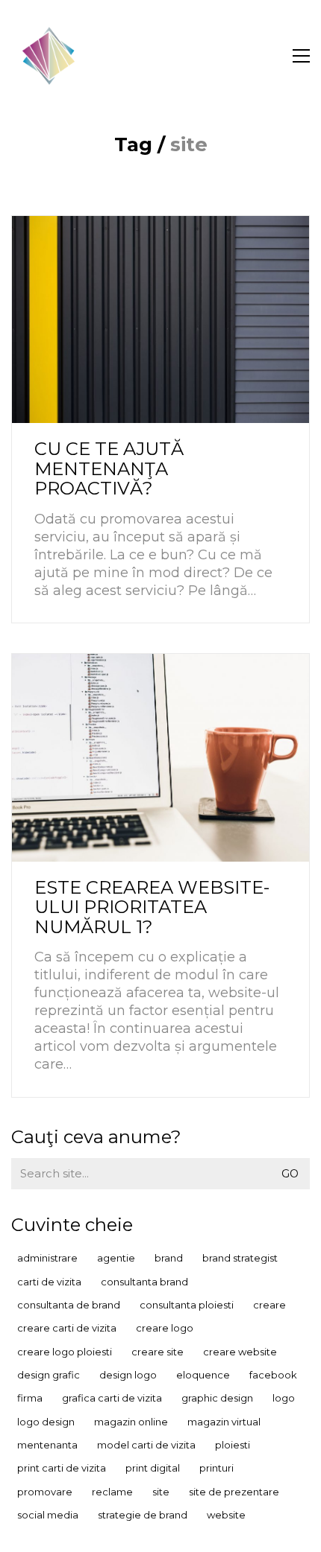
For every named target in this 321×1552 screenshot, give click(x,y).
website (226, 1515)
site (160, 1492)
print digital (152, 1468)
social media (47, 1515)
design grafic (48, 1375)
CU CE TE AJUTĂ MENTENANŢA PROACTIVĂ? (109, 468)
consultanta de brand (68, 1305)
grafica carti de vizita (112, 1398)
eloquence (203, 1375)
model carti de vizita (146, 1445)
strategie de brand (142, 1515)
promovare (44, 1492)
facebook (273, 1375)
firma (30, 1398)
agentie (116, 1258)
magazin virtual (224, 1422)
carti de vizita (49, 1282)
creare (269, 1305)
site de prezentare (234, 1492)
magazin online (131, 1422)
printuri (216, 1468)
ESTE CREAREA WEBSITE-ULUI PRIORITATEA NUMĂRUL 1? (151, 907)
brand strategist (240, 1258)
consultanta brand (144, 1282)
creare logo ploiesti (64, 1352)
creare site (157, 1352)
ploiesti (232, 1445)
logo (283, 1398)
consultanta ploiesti (187, 1305)
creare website (240, 1352)
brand (169, 1258)
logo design (46, 1422)
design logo (128, 1375)
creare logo (164, 1328)
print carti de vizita (61, 1468)
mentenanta (47, 1445)
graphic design (217, 1398)
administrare (47, 1258)
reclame (112, 1492)
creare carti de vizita (66, 1328)
